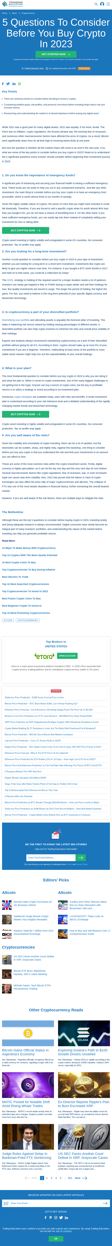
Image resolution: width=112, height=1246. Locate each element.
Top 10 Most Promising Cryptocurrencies (26, 613)
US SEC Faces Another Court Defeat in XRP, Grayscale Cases (83, 1156)
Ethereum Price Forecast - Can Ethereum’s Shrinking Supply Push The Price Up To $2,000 (49, 710)
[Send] (81, 857)
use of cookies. (64, 1231)
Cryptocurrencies (28, 620)
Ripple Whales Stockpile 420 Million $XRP (25, 778)
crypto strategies (23, 396)
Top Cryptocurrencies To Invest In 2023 (25, 591)
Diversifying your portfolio (16, 320)
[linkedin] (66, 1217)
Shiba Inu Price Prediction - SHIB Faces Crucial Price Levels (34, 697)
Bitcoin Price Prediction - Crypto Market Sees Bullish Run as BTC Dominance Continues (47, 815)
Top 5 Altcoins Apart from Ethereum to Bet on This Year (31, 790)
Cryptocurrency (28, 13)
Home (4, 13)
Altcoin (8, 620)
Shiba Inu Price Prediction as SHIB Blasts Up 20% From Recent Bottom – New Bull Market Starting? (53, 809)
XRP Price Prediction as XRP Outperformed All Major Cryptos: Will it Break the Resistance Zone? (52, 722)
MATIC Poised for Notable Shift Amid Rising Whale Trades (26, 1104)
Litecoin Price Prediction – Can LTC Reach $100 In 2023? (33, 741)
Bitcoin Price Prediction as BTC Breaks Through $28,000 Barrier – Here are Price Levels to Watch (52, 802)
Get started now (53, 54)
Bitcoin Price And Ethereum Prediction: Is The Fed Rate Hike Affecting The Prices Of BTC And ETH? (53, 765)
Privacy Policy (81, 864)
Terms (70, 864)
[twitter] (61, 1217)
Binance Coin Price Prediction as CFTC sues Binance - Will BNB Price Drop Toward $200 (48, 716)
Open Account (67, 656)
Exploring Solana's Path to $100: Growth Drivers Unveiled (83, 1052)
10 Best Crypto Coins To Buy (19, 562)
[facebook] (45, 1217)
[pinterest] (50, 1217)
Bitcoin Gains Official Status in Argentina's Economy (25, 1052)
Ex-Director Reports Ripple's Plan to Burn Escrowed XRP (83, 1104)
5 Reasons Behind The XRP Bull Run (23, 771)
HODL (10, 280)
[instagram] (55, 1217)
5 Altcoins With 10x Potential (18, 796)
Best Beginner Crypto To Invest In (22, 605)
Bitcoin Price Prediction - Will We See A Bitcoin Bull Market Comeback (39, 734)
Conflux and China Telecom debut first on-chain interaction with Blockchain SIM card (88, 905)
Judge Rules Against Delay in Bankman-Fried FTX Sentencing (26, 1156)
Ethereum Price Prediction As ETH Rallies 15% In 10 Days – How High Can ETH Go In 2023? (50, 759)
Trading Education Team (34, 68)
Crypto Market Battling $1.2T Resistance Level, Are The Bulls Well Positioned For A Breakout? (50, 728)
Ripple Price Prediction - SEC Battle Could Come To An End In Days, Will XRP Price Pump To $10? (53, 747)
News (14, 13)
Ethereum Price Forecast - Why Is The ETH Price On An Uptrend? (36, 753)
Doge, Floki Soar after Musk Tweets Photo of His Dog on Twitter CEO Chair (41, 784)
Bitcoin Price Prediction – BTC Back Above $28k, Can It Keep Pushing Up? (41, 703)
